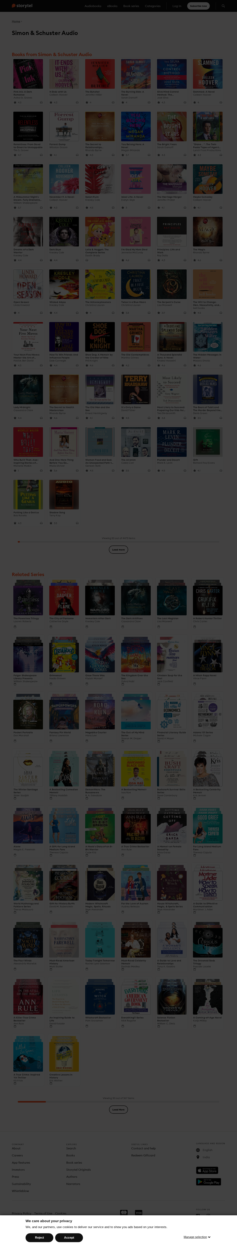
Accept (69, 1237)
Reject (39, 1237)
